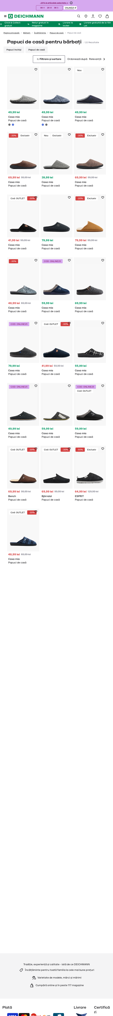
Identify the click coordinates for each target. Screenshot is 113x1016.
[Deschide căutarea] (79, 16)
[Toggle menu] (5, 16)
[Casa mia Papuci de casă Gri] (23, 97)
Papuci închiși (13, 50)
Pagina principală (12, 33)
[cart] (107, 16)
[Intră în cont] (93, 16)
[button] (70, 8)
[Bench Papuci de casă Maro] (23, 475)
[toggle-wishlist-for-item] (36, 69)
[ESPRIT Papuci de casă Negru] (90, 475)
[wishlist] (100, 16)
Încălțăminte (40, 33)
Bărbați (27, 33)
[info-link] (71, 3)
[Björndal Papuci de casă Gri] (56, 475)
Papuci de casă (57, 33)
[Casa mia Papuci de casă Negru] (23, 224)
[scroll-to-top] (105, 1008)
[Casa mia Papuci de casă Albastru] (13, 125)
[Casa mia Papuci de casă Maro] (23, 161)
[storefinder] (86, 16)
